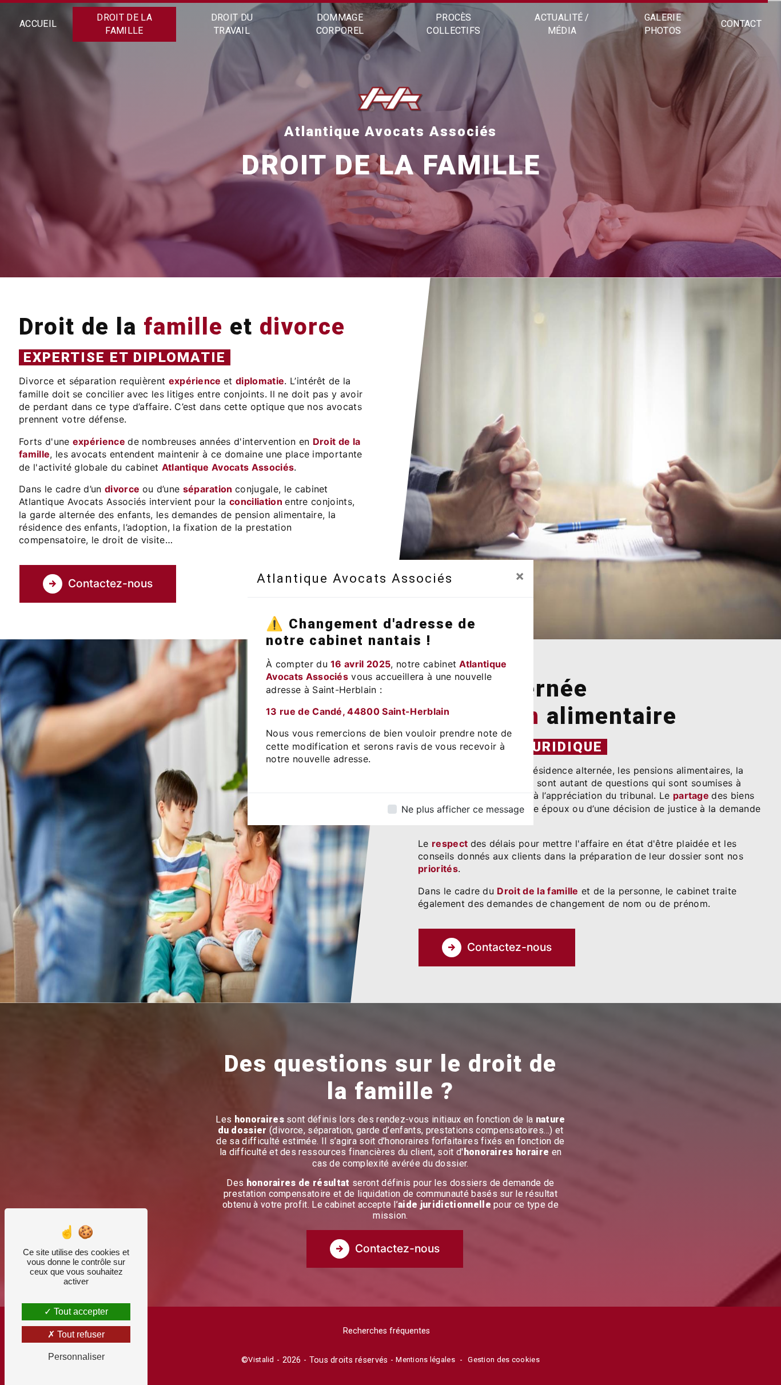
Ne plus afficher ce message (462, 809)
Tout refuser (80, 1334)
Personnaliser (76, 1357)
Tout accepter (79, 1311)
